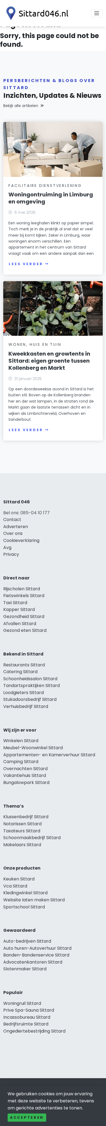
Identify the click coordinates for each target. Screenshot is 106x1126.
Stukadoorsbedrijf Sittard (30, 699)
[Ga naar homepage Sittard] (35, 13)
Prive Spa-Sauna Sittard (28, 1010)
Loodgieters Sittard (23, 692)
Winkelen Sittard (20, 741)
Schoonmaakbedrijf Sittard (32, 838)
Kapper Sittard (19, 609)
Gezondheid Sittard (23, 616)
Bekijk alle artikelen (20, 105)
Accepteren (27, 1117)
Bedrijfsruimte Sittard (25, 1024)
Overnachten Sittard (25, 769)
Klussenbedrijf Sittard (25, 817)
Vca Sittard (15, 886)
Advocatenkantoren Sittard (32, 962)
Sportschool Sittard (24, 907)
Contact (12, 519)
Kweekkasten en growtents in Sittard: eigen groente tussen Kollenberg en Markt (49, 361)
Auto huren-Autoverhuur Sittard (37, 948)
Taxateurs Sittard (21, 831)
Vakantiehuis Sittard (24, 775)
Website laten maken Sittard (34, 900)
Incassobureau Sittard (26, 1017)
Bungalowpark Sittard (26, 782)
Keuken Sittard (19, 879)
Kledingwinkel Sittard (25, 893)
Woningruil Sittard (22, 1003)
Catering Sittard (20, 672)
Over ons (13, 533)
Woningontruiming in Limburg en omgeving (50, 198)
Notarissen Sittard (22, 824)
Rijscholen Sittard (21, 589)
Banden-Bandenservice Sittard (36, 955)
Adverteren (15, 526)
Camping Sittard (20, 761)
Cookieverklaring (21, 540)
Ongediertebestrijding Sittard (34, 1031)
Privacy (11, 554)
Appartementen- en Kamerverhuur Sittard (49, 755)
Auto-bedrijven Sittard (27, 941)
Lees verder (26, 264)
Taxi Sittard (15, 603)
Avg (7, 547)
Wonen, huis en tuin (34, 344)
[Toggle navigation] (97, 13)
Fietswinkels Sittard (23, 595)
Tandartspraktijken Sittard (31, 685)
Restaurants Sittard (24, 665)
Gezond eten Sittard (24, 630)
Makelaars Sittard (22, 845)
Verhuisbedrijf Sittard (25, 706)
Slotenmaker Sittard (24, 969)
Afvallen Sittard (19, 623)
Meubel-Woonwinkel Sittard (33, 748)
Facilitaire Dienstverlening (45, 185)
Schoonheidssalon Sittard (30, 679)
